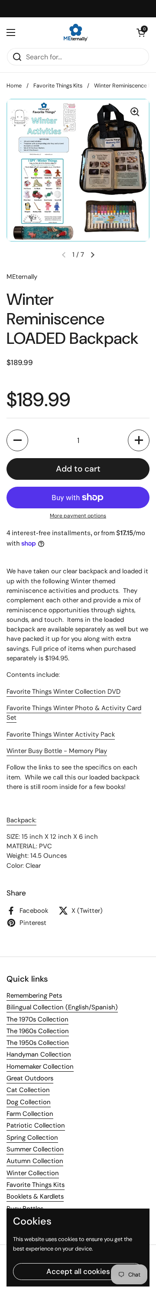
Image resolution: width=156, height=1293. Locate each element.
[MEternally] (76, 32)
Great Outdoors (29, 1078)
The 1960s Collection (37, 1031)
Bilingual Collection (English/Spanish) (62, 1007)
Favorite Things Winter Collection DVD (63, 691)
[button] (141, 32)
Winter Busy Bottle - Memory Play (56, 751)
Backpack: (21, 820)
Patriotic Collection (35, 1125)
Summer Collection (35, 1149)
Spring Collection (32, 1137)
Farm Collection (29, 1113)
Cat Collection (28, 1090)
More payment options (78, 515)
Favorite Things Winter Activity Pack (60, 734)
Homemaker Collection (40, 1066)
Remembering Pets (34, 995)
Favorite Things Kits (57, 85)
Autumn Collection (34, 1161)
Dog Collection (28, 1102)
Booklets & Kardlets (35, 1196)
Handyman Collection (38, 1054)
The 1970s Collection (37, 1019)
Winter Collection (32, 1173)
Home (14, 85)
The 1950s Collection (37, 1042)
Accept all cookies (78, 1271)
